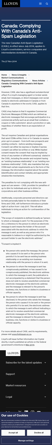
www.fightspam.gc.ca (21, 334)
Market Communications (12, 78)
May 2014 (30, 345)
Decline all (39, 433)
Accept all (13, 433)
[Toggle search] (47, 3)
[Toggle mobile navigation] (40, 3)
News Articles (38, 80)
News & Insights (19, 75)
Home (4, 75)
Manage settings (26, 441)
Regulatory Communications (14, 80)
